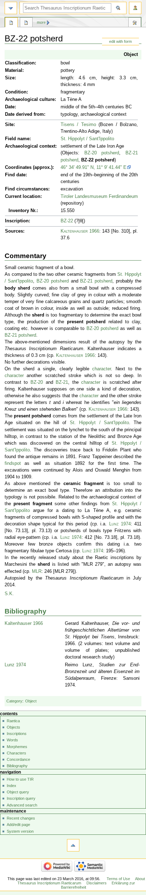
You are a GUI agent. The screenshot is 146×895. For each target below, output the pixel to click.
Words (12, 740)
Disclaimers (96, 883)
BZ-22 (67, 220)
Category (14, 701)
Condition (16, 92)
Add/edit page (18, 824)
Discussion (26, 23)
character (101, 368)
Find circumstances (26, 189)
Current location (22, 196)
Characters (16, 753)
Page (11, 23)
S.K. (9, 593)
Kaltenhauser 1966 (80, 231)
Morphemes (17, 747)
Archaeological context (30, 146)
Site (9, 124)
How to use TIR (20, 779)
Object (131, 54)
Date (10, 106)
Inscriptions (17, 733)
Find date (15, 174)
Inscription (17, 220)
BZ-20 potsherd (101, 152)
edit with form (120, 41)
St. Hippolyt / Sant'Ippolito (87, 138)
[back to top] (73, 845)
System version (20, 831)
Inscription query (21, 798)
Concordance (18, 759)
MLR (36, 571)
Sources (14, 231)
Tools (135, 23)
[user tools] (135, 8)
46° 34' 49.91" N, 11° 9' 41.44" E (94, 167)
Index (11, 785)
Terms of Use (118, 879)
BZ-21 (62, 382)
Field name (17, 138)
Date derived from (24, 114)
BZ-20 (36, 382)
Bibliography (25, 611)
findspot (13, 463)
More (41, 22)
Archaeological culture (30, 99)
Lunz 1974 (120, 523)
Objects (13, 727)
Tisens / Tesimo (78, 124)
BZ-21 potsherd (96, 281)
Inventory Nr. (22, 210)
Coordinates (18, 167)
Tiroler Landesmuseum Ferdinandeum (99, 196)
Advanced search (22, 805)
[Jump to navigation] (11, 8)
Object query (18, 792)
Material (13, 70)
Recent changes (21, 818)
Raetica (13, 721)
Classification (20, 63)
